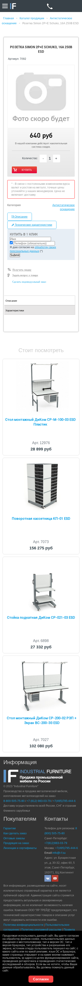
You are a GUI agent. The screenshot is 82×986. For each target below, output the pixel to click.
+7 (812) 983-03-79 (39, 801)
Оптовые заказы (14, 838)
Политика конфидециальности (23, 924)
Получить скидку (22, 269)
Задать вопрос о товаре (25, 275)
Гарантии (9, 828)
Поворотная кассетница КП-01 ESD (41, 519)
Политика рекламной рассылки (41, 929)
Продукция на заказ (16, 843)
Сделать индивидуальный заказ (29, 281)
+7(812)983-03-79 (55, 843)
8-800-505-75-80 (14, 801)
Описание (21, 216)
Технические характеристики (33, 224)
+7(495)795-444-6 (64, 801)
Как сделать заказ (15, 833)
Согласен (41, 979)
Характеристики (14, 310)
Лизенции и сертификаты (20, 848)
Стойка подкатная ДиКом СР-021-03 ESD (41, 618)
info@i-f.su (59, 852)
